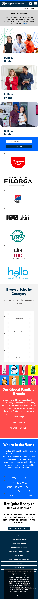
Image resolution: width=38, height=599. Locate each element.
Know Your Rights (19, 555)
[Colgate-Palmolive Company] (12, 3)
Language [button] (25, 8)
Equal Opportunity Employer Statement (19, 551)
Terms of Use (19, 563)
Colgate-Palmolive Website (19, 539)
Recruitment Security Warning (19, 547)
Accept (19, 596)
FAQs (19, 535)
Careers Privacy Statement (19, 543)
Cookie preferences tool (19, 591)
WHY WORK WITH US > (19, 428)
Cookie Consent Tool (19, 567)
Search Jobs (19, 146)
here (25, 23)
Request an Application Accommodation (19, 559)
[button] (35, 4)
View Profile (33, 8)
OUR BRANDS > (19, 422)
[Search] (30, 3)
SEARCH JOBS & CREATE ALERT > (19, 528)
